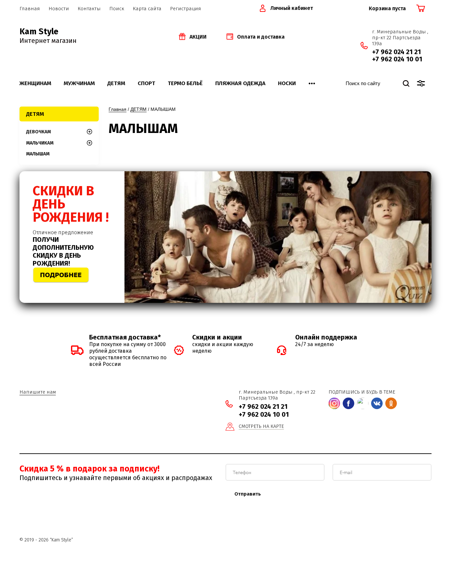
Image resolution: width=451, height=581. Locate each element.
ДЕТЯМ (138, 109)
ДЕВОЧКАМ (38, 132)
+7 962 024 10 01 (397, 59)
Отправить (247, 494)
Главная (117, 109)
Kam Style (38, 32)
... (311, 81)
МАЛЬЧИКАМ (39, 143)
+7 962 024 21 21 (396, 52)
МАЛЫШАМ (38, 154)
